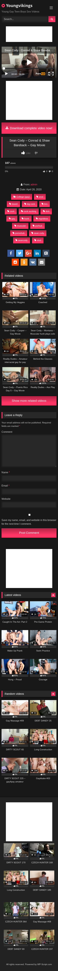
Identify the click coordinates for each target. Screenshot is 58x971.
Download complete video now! (30, 128)
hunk (26, 218)
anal (41, 196)
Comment (7, 432)
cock (12, 211)
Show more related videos (29, 400)
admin (33, 184)
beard (14, 204)
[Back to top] (48, 962)
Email (5, 485)
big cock (31, 204)
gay (13, 218)
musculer (21, 225)
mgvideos (43, 218)
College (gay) (23, 196)
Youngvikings (18, 5)
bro (45, 204)
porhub (38, 225)
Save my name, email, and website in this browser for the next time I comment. (29, 522)
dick (47, 211)
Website (6, 499)
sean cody (39, 233)
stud (39, 240)
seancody (23, 240)
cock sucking (30, 211)
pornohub (20, 233)
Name (6, 472)
